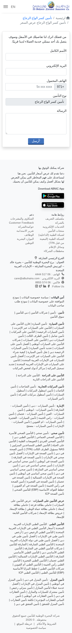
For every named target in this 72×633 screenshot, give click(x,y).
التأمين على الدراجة (29, 375)
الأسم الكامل (58, 50)
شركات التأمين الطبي (52, 568)
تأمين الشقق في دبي (27, 603)
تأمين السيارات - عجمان (30, 413)
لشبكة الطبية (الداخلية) (51, 234)
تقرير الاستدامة (25, 230)
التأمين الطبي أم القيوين (27, 564)
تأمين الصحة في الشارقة (27, 457)
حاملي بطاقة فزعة (41, 504)
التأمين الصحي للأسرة (21, 433)
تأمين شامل (57, 335)
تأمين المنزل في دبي (36, 579)
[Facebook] (49, 286)
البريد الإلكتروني (56, 65)
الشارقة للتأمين (18, 544)
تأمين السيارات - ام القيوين (47, 421)
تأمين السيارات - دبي (43, 405)
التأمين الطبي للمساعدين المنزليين (31, 445)
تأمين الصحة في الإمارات (39, 453)
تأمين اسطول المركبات (40, 390)
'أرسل (36, 141)
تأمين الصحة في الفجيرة (40, 481)
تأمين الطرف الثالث (37, 335)
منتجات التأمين (56, 230)
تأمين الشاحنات (27, 386)
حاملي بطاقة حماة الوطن (41, 508)
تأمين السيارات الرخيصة (50, 331)
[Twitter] (41, 286)
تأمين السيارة (39, 323)
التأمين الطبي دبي (24, 437)
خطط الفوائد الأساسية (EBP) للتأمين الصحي (39, 489)
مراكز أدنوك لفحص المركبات (29, 368)
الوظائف (29, 234)
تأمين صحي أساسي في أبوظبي (35, 473)
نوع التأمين (59, 95)
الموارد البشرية (25, 238)
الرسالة (61, 110)
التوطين (29, 242)
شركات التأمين (39, 312)
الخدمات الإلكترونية (53, 226)
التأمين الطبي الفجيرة (35, 560)
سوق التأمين (57, 316)
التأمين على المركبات (23, 331)
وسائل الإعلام (56, 246)
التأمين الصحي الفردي (52, 441)
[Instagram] (37, 286)
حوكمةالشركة (26, 226)
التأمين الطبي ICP (29, 572)
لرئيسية (61, 18)
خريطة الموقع (24, 623)
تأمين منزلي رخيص (22, 587)
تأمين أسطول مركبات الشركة (35, 394)
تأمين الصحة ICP (54, 493)
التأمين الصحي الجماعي (49, 437)
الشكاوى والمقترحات (22, 218)
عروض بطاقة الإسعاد (51, 512)
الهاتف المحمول (56, 80)
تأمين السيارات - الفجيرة (22, 417)
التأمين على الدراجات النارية (48, 379)
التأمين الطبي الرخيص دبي (39, 532)
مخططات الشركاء (54, 251)
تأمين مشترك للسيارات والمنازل (46, 591)
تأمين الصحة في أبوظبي (50, 461)
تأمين (53, 312)
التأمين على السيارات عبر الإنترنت (33, 327)
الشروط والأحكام (46, 623)
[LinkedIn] (45, 286)
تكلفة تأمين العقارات (22, 599)
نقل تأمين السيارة (37, 352)
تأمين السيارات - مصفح (39, 425)
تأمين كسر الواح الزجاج (37, 18)
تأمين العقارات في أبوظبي (38, 595)
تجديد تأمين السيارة (41, 348)
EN (13, 6)
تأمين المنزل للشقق (53, 603)
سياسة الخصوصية (36, 627)
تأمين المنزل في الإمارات (35, 583)
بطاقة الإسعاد (17, 508)
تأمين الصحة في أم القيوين (29, 485)
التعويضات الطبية (27, 441)
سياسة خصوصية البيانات (35, 297)
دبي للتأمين (22, 312)
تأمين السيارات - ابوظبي (39, 409)
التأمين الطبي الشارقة (41, 544)
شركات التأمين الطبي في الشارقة (43, 548)
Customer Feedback (21, 222)
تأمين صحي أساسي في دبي (37, 465)
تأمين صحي (42, 433)
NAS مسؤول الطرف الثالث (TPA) (45, 449)
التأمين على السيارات (35, 339)
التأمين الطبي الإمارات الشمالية (35, 556)
